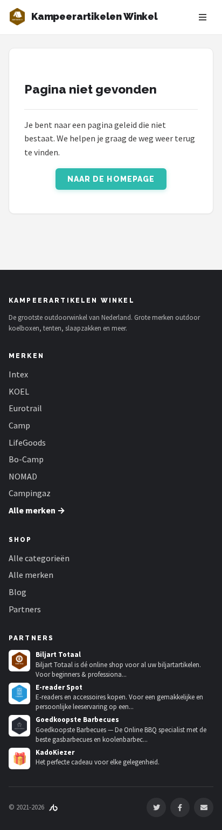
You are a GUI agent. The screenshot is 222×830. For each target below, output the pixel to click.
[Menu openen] (202, 17)
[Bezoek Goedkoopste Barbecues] (19, 725)
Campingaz (30, 493)
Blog (17, 591)
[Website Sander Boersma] (53, 807)
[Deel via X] (156, 807)
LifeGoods (27, 442)
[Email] (203, 807)
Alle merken (31, 574)
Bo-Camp (26, 459)
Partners (25, 609)
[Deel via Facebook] (180, 807)
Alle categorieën (39, 558)
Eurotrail (25, 408)
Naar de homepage (111, 179)
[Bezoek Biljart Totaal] (19, 660)
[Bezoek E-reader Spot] (19, 693)
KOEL (19, 391)
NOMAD (23, 476)
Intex (18, 374)
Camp (19, 425)
